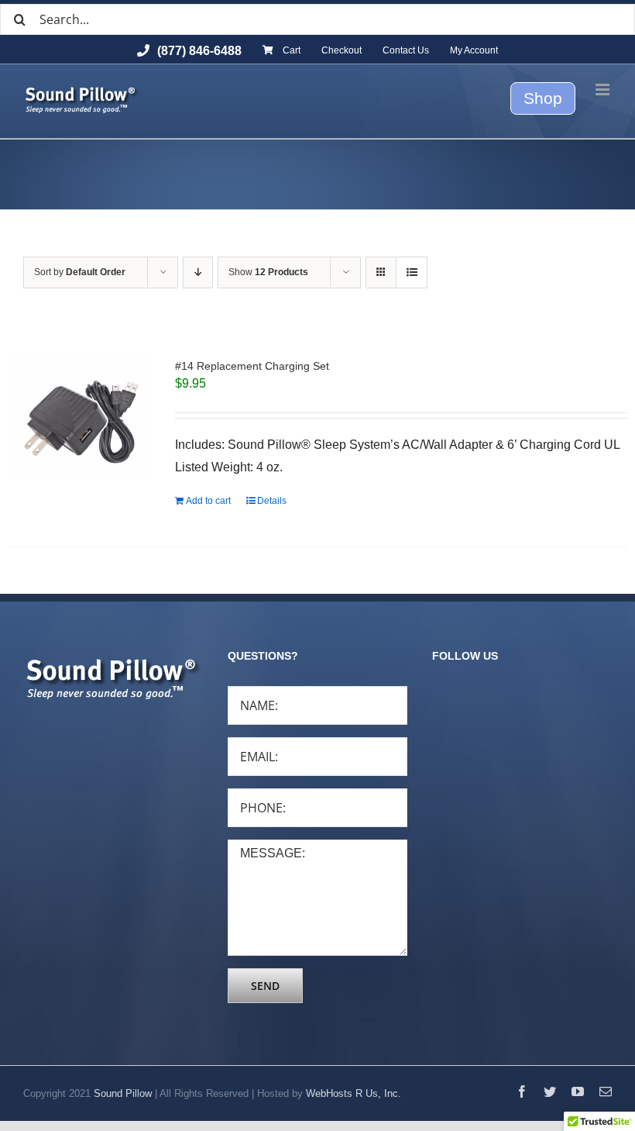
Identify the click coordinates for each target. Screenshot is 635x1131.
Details (272, 500)
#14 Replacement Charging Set (252, 366)
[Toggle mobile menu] (604, 89)
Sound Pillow (123, 1093)
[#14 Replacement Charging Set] (79, 419)
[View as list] (411, 272)
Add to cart (208, 500)
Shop (542, 98)
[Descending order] (198, 272)
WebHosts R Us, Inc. (353, 1093)
